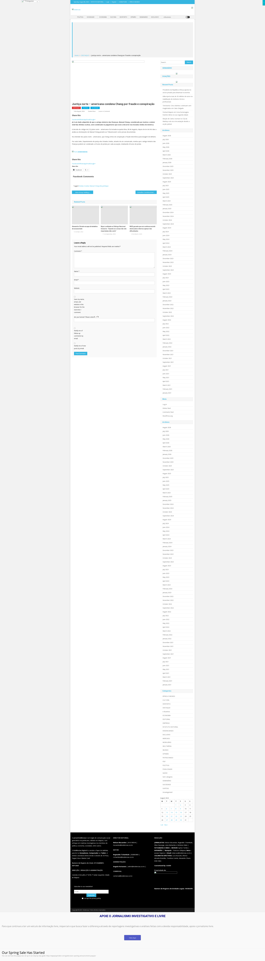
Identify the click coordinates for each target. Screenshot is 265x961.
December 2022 (168, 305)
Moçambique (104, 186)
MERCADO (166, 738)
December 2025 (168, 166)
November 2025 (168, 170)
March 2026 (167, 155)
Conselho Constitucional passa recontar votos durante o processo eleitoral (147, 192)
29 (176, 820)
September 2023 (168, 270)
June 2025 (166, 189)
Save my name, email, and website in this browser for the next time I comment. (79, 305)
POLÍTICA (80, 17)
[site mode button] (188, 17)
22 (176, 816)
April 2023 (166, 289)
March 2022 (167, 339)
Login (107, 2)
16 (181, 812)
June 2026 (166, 143)
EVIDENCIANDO (168, 731)
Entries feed (167, 408)
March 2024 (167, 247)
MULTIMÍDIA (167, 746)
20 (167, 816)
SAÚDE (165, 773)
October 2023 (167, 266)
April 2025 (166, 197)
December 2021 (168, 351)
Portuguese (29, 1)
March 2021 (167, 385)
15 (176, 812)
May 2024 (166, 239)
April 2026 (166, 151)
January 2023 (167, 301)
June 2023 (166, 281)
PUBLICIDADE (167, 769)
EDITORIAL (166, 719)
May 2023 (166, 285)
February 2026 (167, 159)
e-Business (167, 17)
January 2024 (167, 255)
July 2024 (166, 232)
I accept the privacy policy (92, 898)
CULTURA (113, 17)
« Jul (161, 825)
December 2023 (168, 258)
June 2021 (166, 374)
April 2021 (166, 381)
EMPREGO (166, 723)
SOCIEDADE (90, 17)
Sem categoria (167, 777)
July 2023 (166, 278)
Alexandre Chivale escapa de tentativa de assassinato (85, 228)
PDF (164, 761)
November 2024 (168, 216)
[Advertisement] (133, 38)
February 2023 (167, 297)
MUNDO (165, 750)
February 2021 (167, 389)
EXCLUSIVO (155, 17)
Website (76, 288)
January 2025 (167, 209)
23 (181, 816)
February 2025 (167, 205)
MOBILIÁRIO (167, 742)
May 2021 (166, 377)
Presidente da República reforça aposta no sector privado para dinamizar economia (177, 91)
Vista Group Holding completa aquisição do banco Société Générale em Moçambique (84, 192)
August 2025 (167, 182)
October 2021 (167, 358)
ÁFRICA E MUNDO (134, 2)
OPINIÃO (133, 17)
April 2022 (166, 335)
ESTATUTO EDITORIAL (97, 2)
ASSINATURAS (123, 2)
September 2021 (168, 362)
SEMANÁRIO (144, 17)
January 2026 (167, 162)
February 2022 (167, 343)
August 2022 (167, 320)
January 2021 (167, 393)
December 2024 (168, 212)
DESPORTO (123, 17)
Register (114, 2)
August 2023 (167, 274)
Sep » (166, 825)
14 (171, 812)
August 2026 (167, 136)
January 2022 (167, 347)
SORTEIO (166, 788)
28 (171, 820)
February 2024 (167, 251)
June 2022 (166, 328)
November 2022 (168, 308)
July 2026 (166, 139)
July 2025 (166, 185)
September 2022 (168, 316)
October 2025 (167, 174)
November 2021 (168, 354)
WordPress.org (168, 416)
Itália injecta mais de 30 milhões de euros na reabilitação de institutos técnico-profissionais (178, 99)
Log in (165, 404)
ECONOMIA (103, 17)
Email (76, 280)
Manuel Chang (94, 186)
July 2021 (166, 370)
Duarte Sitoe (91, 111)
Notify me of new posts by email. (80, 347)
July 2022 (166, 324)
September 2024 (168, 224)
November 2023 (168, 262)
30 (181, 820)
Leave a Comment (104, 111)
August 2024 (167, 228)
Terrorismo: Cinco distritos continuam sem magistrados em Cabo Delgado (177, 107)
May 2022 (166, 331)
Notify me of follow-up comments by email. (78, 334)
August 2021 (167, 366)
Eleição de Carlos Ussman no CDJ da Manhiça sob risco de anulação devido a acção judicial (176, 121)
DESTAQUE (76, 108)
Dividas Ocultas (84, 186)
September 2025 (168, 178)
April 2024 (166, 243)
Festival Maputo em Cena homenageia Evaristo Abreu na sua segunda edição (176, 113)
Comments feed (168, 412)
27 (167, 820)
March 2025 (167, 201)
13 (167, 812)
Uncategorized (167, 792)
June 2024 (166, 235)
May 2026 (166, 147)
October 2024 (167, 220)
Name (76, 271)
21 (171, 816)
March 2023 (167, 293)
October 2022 (167, 312)
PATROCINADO (168, 758)
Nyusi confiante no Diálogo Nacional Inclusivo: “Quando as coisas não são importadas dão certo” (113, 229)
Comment (78, 251)
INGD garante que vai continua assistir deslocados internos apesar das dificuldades (142, 229)
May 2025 (166, 193)
